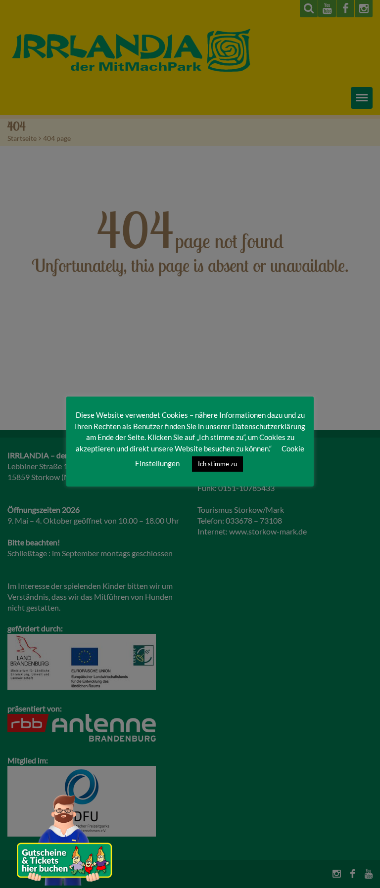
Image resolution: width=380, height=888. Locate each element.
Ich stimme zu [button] (217, 464)
